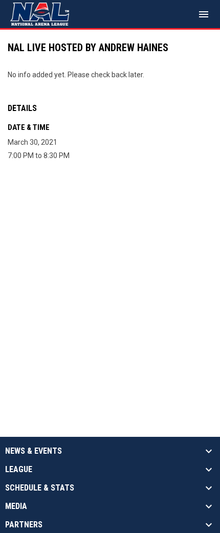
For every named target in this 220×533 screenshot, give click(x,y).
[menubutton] (203, 14)
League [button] (18, 469)
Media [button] (16, 506)
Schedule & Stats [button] (39, 488)
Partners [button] (23, 525)
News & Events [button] (33, 451)
